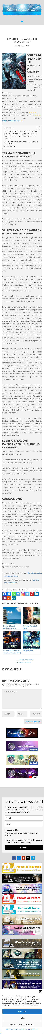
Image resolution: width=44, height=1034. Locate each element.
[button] (40, 991)
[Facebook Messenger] (9, 594)
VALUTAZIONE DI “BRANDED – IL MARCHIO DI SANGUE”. (20, 137)
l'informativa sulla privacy (22, 842)
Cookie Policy (9, 1029)
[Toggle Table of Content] (36, 128)
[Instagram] (23, 594)
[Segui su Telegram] (33, 858)
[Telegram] (18, 594)
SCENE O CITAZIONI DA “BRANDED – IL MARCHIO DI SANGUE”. (21, 142)
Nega (22, 1018)
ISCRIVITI (23, 848)
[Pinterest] (32, 594)
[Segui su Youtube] (23, 858)
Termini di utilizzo (33, 1029)
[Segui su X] (28, 858)
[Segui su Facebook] (14, 858)
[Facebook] (4, 594)
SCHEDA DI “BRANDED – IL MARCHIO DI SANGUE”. (21, 131)
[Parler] (4, 598)
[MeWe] (14, 598)
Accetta (22, 1011)
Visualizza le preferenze (22, 1024)
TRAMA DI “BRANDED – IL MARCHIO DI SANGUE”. (21, 134)
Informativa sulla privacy (20, 1029)
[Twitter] (27, 594)
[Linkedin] (36, 594)
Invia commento (32, 722)
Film (27, 46)
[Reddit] (9, 598)
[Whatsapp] (14, 594)
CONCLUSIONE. (10, 146)
